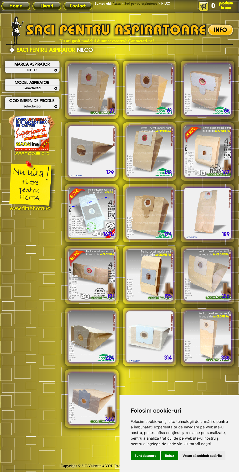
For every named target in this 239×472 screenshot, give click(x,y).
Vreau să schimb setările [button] (202, 456)
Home (15, 6)
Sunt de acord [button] (145, 456)
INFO (220, 30)
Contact (78, 6)
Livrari (46, 6)
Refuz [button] (169, 456)
